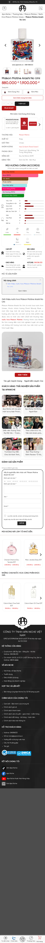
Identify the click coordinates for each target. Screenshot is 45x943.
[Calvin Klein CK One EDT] (33, 592)
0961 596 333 (38, 262)
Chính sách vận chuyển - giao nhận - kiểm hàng (21, 714)
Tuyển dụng (8, 674)
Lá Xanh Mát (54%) (10, 195)
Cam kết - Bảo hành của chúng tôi (16, 704)
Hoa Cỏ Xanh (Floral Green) (28, 147)
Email (6, 506)
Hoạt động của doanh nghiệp (14, 681)
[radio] (12, 92)
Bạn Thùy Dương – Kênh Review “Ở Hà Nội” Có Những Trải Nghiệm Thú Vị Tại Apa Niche (33, 453)
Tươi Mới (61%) (8, 185)
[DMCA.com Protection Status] (23, 753)
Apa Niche (6, 14)
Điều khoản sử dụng (11, 677)
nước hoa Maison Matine (12, 320)
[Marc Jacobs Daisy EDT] (33, 548)
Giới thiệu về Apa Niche (12, 671)
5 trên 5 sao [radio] (33, 481)
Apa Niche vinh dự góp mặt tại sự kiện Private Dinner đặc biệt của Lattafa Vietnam (12, 410)
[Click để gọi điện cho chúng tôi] (22, 939)
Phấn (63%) (7, 182)
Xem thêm (22, 291)
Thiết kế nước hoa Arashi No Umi (20, 289)
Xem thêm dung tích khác (22, 98)
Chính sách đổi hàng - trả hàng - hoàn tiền (19, 717)
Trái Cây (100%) (9, 172)
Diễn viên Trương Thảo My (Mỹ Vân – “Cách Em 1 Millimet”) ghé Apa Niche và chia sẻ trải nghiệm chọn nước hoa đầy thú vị (12, 432)
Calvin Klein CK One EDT (33, 603)
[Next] (39, 45)
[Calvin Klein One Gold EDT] (11, 592)
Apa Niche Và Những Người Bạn (33, 410)
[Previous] (5, 45)
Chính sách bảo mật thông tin (14, 721)
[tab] (22, 274)
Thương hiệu (17, 14)
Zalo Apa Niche (11, 783)
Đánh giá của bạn (10, 478)
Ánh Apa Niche (12, 768)
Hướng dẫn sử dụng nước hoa (14, 739)
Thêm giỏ (21, 104)
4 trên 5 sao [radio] (23, 481)
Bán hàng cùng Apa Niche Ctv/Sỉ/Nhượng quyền (21, 692)
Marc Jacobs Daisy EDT (33, 560)
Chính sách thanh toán (12, 710)
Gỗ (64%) (6, 179)
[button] (4, 8)
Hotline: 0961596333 (11, 733)
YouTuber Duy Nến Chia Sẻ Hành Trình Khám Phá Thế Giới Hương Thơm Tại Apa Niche (11, 453)
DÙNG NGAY (33, 123)
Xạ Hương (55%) (9, 192)
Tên (5, 497)
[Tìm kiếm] (40, 8)
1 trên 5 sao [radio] (4, 481)
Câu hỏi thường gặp (11, 743)
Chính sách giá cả (10, 707)
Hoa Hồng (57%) (9, 189)
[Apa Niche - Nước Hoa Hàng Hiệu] (22, 8)
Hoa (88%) (7, 175)
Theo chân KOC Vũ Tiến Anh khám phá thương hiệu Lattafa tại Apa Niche (33, 432)
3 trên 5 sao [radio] (15, 481)
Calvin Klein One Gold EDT (12, 605)
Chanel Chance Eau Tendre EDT (11, 561)
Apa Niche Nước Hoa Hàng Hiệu (18, 778)
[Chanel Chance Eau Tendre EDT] (11, 548)
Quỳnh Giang (16, 381)
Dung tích (5, 87)
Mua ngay (9, 108)
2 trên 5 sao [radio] (8, 481)
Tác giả (6, 746)
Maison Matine (31, 14)
